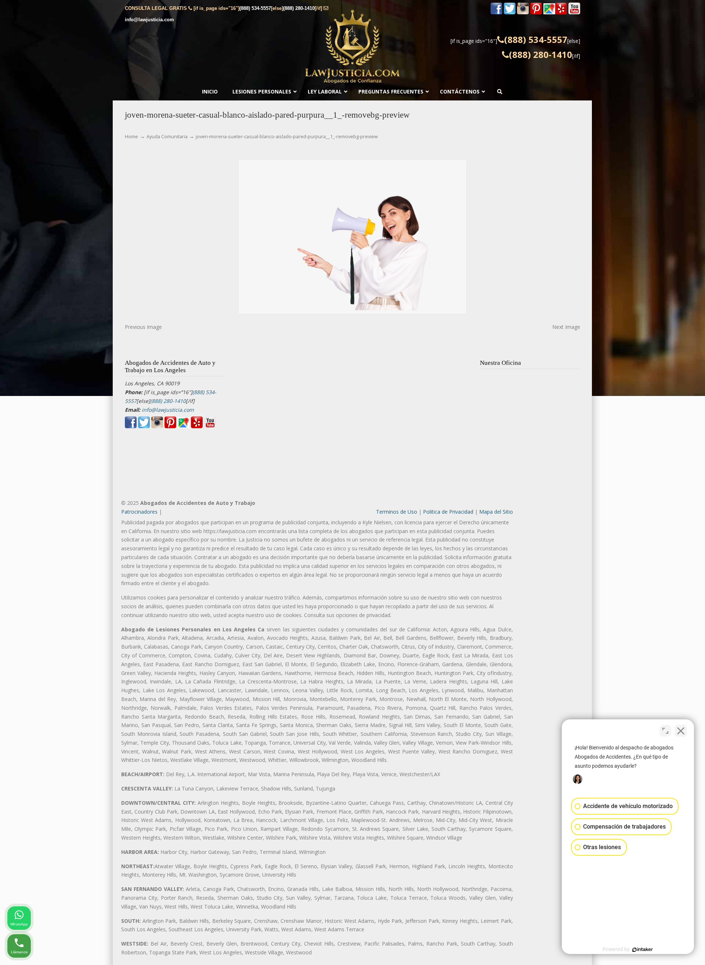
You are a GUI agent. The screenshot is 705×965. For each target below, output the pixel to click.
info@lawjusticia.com (149, 19)
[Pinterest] (536, 12)
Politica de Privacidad (448, 511)
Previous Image (143, 326)
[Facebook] (496, 12)
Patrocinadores (139, 511)
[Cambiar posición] (665, 731)
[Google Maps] (549, 12)
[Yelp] (561, 12)
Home (131, 136)
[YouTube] (574, 12)
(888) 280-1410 (299, 8)
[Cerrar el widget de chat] (681, 731)
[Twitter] (510, 12)
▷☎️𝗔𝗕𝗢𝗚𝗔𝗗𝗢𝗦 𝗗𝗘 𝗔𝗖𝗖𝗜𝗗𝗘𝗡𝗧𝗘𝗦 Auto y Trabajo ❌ (352, 46)
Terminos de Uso (396, 511)
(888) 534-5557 (255, 8)
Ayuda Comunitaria (167, 136)
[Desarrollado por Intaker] (643, 949)
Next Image (566, 326)
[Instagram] (523, 12)
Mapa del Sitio (496, 511)
